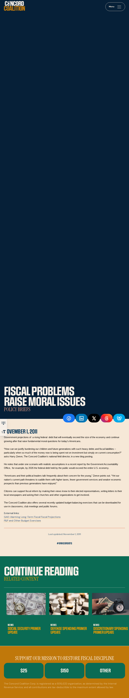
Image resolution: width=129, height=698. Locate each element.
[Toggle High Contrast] (3, 423)
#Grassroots (64, 543)
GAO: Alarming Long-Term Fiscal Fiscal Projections (32, 517)
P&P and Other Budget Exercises (22, 521)
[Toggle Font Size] (3, 431)
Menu (111, 7)
